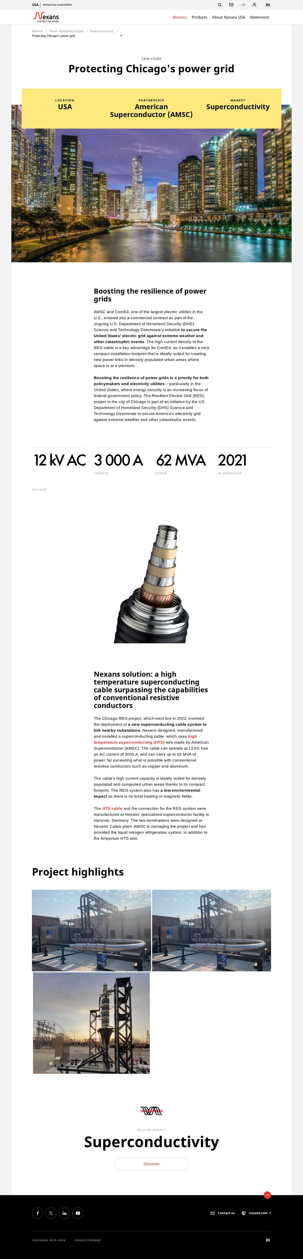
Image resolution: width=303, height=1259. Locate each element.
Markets (180, 17)
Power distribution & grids (66, 31)
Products (199, 17)
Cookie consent (88, 1240)
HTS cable (112, 808)
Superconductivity (102, 31)
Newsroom (259, 17)
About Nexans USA (228, 17)
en (268, 5)
